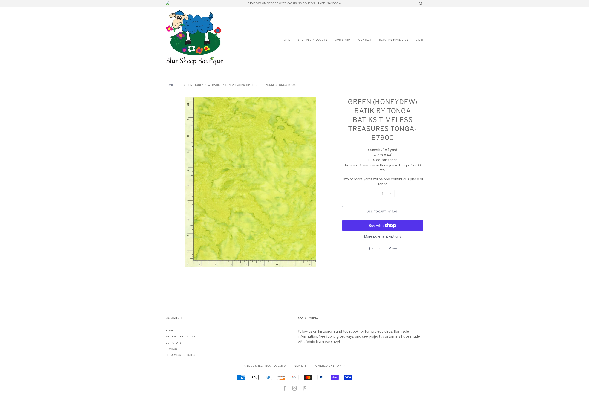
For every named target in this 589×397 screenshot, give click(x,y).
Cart (419, 39)
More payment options (382, 236)
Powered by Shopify (329, 366)
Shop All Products (312, 39)
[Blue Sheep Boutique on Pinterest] (304, 389)
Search (300, 366)
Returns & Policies (393, 39)
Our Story (343, 39)
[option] (250, 182)
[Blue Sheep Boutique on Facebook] (284, 389)
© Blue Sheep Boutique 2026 (265, 366)
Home (286, 39)
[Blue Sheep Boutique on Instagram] (294, 389)
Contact (365, 39)
